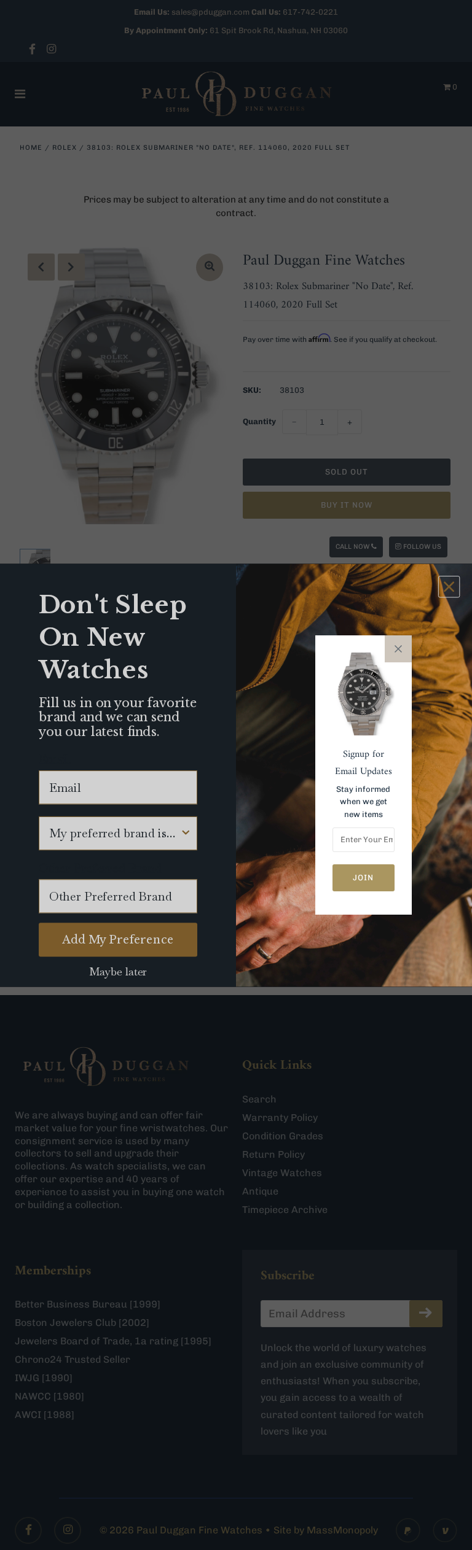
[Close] (398, 648)
